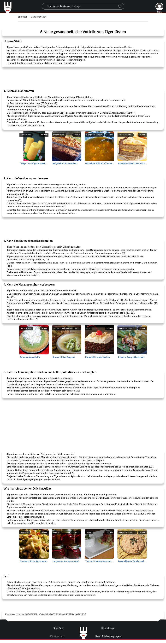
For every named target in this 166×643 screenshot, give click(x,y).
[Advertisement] (83, 78)
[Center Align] (120, 4)
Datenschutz (57, 636)
